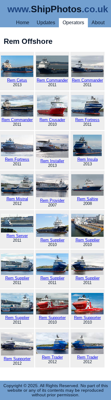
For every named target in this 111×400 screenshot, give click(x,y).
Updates (46, 22)
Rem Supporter (52, 317)
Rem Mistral (17, 199)
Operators (73, 22)
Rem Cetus (17, 80)
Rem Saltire (87, 199)
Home (22, 22)
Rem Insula (87, 159)
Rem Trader (52, 357)
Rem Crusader (52, 119)
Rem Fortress (87, 119)
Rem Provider (52, 200)
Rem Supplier (52, 240)
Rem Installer (52, 161)
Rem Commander (52, 80)
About (98, 22)
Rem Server (17, 235)
